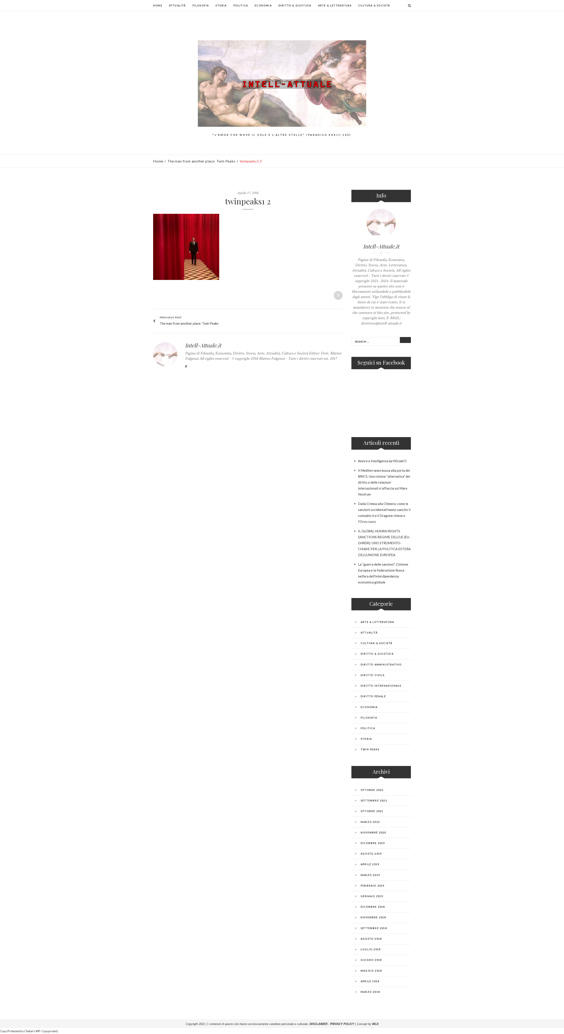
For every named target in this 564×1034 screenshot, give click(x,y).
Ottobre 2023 (372, 789)
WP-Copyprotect (47, 1031)
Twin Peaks (370, 749)
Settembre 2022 (374, 800)
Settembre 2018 (374, 928)
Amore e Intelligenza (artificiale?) (382, 461)
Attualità (177, 5)
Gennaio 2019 (372, 896)
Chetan (28, 1031)
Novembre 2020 (373, 832)
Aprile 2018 (370, 981)
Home (157, 5)
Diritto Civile (373, 675)
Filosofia (201, 5)
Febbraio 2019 (373, 885)
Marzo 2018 (370, 991)
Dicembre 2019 (373, 843)
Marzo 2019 (370, 875)
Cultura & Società (374, 5)
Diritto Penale (373, 696)
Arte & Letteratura (335, 5)
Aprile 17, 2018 (247, 193)
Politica (241, 5)
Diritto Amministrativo (381, 664)
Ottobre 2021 (372, 811)
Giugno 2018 (371, 959)
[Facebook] (186, 366)
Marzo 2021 (370, 821)
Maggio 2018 (371, 970)
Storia (221, 5)
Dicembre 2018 (373, 906)
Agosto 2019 (371, 853)
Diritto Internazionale (381, 685)
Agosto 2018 (371, 938)
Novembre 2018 (373, 917)
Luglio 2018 (371, 949)
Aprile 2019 (370, 864)
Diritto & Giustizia (295, 5)
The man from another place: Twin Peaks (201, 161)
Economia (263, 5)
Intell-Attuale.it (203, 345)
